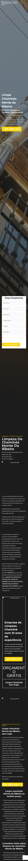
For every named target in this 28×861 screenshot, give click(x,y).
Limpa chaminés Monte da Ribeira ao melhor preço (14, 794)
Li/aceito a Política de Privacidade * (14, 338)
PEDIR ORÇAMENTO (11, 344)
